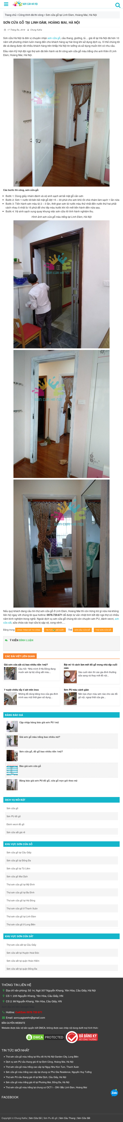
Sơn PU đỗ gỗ (14, 816)
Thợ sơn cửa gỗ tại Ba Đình (20, 892)
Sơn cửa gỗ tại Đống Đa (19, 860)
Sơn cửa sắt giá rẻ (16, 832)
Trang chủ (10, 15)
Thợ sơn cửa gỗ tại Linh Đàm (21, 916)
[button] (118, 5)
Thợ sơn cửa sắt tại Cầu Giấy (21, 944)
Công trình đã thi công (30, 15)
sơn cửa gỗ (54, 38)
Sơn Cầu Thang (67, 1118)
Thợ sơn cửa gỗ (103, 630)
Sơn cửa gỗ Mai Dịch (17, 876)
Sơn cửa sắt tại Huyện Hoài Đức (23, 952)
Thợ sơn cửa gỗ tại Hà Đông (21, 900)
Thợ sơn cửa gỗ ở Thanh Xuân (22, 908)
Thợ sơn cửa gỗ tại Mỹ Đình (21, 884)
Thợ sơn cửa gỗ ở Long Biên (21, 924)
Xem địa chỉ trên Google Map (18, 1007)
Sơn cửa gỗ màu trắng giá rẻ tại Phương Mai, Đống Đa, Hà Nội (37, 1082)
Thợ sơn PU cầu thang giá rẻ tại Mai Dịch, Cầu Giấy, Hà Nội (36, 1077)
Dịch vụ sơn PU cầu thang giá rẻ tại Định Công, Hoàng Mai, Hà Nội (39, 1061)
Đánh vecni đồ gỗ (15, 824)
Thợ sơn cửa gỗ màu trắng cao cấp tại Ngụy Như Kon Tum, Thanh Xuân (42, 1066)
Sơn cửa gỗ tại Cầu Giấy (19, 852)
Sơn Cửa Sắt (83, 1118)
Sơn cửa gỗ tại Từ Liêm (18, 868)
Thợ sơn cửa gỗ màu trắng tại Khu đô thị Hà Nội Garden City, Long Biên (42, 1056)
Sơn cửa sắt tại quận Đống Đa (22, 968)
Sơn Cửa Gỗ (35, 1118)
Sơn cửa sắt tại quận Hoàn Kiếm (23, 960)
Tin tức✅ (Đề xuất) (55, 630)
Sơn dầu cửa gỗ (82, 630)
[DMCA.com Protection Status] (45, 1036)
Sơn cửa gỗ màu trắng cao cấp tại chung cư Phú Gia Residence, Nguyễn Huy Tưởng (49, 1072)
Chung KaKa (36, 29)
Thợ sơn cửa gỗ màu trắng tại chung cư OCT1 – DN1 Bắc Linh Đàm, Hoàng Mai (46, 1087)
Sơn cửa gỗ (12, 808)
